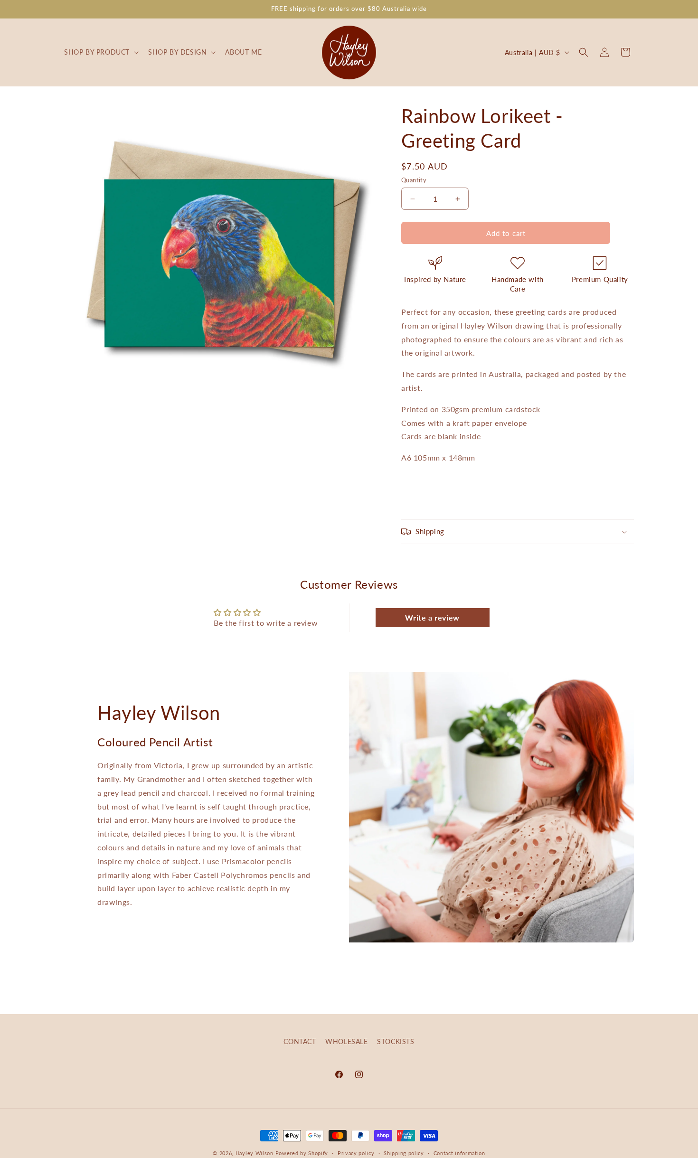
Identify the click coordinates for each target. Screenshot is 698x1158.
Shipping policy (404, 1152)
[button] (100, 52)
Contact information (459, 1152)
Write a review (432, 617)
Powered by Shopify (302, 1153)
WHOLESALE (346, 1041)
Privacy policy (356, 1152)
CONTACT (299, 1041)
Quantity (413, 180)
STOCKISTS (395, 1041)
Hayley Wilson (255, 1153)
